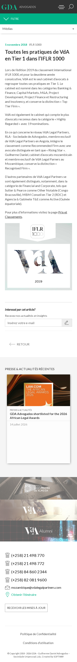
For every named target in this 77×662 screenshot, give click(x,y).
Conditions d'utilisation (38, 643)
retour (23, 344)
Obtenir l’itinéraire (23, 594)
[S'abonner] (67, 322)
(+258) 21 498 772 (27, 563)
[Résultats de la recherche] (71, 7)
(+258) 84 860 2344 (29, 571)
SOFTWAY (59, 656)
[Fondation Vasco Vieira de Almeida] (38, 488)
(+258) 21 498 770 (27, 555)
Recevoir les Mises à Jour (26, 607)
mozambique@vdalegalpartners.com (36, 587)
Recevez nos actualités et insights (26, 315)
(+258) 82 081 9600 (29, 579)
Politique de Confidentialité (38, 634)
